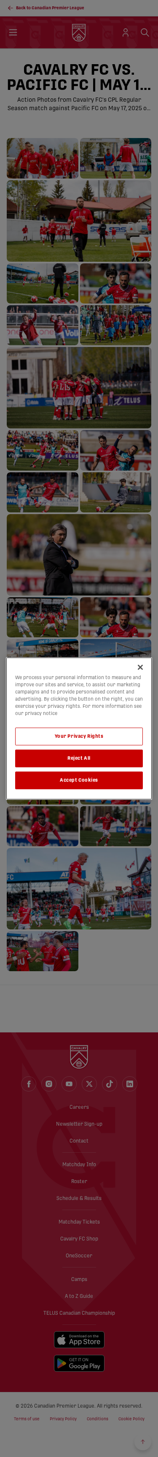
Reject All (79, 758)
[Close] (140, 667)
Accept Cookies (79, 780)
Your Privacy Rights (79, 736)
